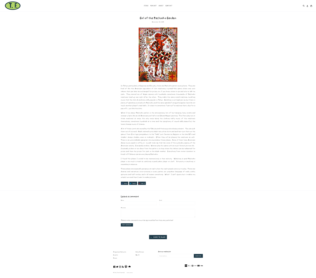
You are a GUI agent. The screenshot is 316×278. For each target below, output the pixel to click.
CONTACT (168, 6)
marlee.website (130, 272)
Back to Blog (159, 237)
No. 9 (137, 255)
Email (160, 200)
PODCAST (153, 6)
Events (115, 255)
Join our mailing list (164, 252)
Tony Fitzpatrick (121, 272)
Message (123, 207)
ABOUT (160, 6)
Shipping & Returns (119, 252)
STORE (146, 6)
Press (115, 258)
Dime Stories (140, 252)
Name (122, 200)
